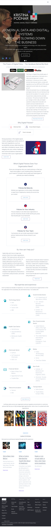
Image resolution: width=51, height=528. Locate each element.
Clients (44, 504)
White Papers (38, 504)
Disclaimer (4, 524)
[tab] (17, 127)
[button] (48, 2)
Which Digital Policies (5, 506)
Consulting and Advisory (22, 503)
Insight (4, 451)
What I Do (4, 510)
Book (12, 509)
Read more (37, 278)
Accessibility (10, 524)
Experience (4, 513)
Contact (4, 518)
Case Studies (14, 506)
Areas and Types (13, 503)
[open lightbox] (38, 148)
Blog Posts (37, 502)
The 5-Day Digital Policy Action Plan (22, 508)
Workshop (29, 507)
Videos (29, 504)
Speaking (45, 507)
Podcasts (37, 507)
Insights (3, 515)
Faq (28, 502)
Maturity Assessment (14, 512)
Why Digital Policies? (4, 502)
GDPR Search (30, 510)
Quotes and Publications (38, 510)
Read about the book (37, 118)
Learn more (6, 156)
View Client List (25, 399)
